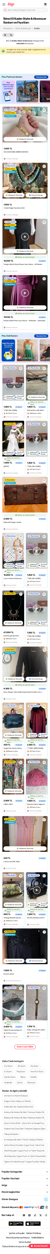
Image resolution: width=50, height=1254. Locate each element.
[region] (26, 91)
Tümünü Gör (41, 77)
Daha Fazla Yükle (25, 1047)
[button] (4, 4)
